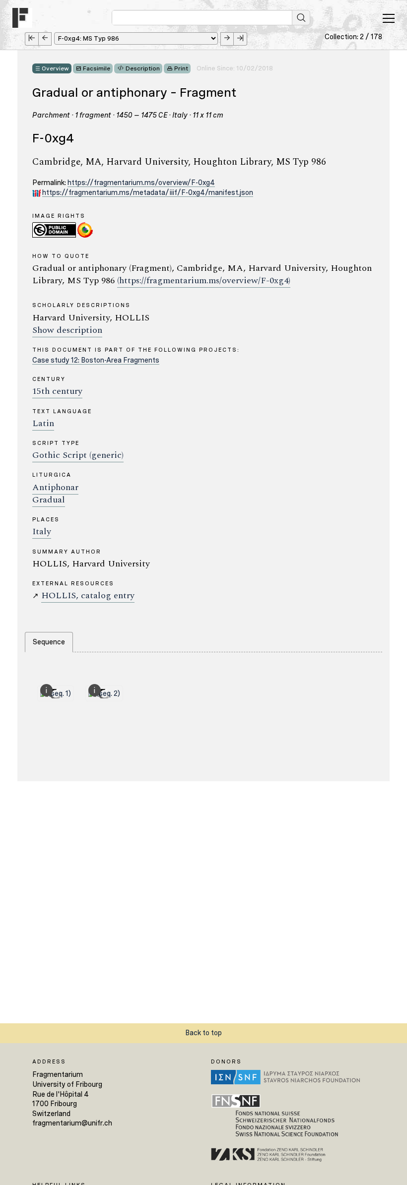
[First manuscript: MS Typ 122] (31, 39)
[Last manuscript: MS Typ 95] (240, 39)
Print (181, 68)
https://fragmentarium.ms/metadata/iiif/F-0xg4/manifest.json (147, 192)
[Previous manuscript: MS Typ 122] (45, 39)
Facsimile (96, 68)
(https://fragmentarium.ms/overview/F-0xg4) (203, 280)
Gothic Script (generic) (78, 455)
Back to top (203, 1033)
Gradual (48, 499)
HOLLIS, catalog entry (88, 595)
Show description (67, 330)
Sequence (49, 642)
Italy (41, 531)
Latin (43, 423)
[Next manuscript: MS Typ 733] (227, 39)
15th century (57, 391)
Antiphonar (55, 487)
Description (143, 68)
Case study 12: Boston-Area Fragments (95, 360)
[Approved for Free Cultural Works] (85, 229)
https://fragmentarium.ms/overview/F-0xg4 (141, 183)
